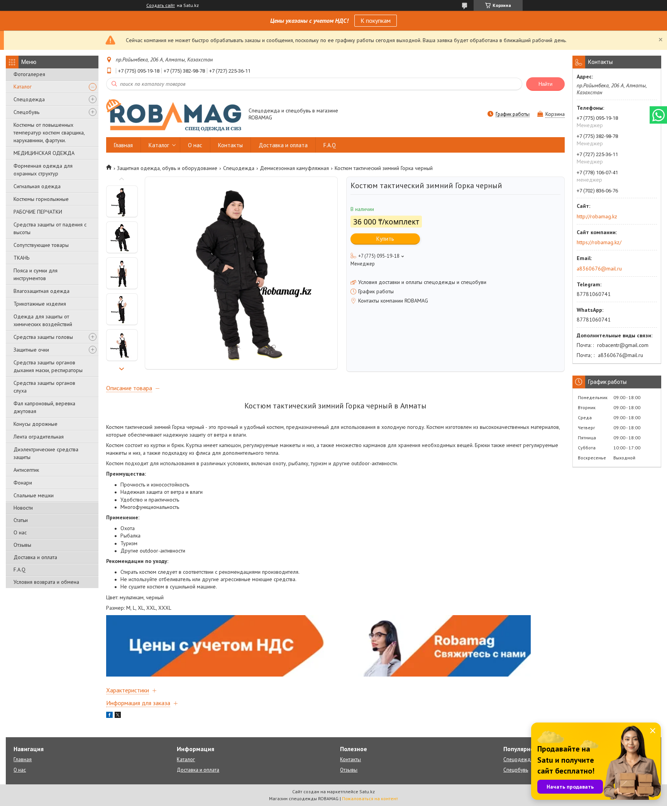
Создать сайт (160, 5)
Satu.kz (367, 791)
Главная (123, 145)
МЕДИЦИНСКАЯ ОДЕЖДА (44, 153)
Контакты (230, 145)
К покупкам (376, 20)
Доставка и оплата (35, 557)
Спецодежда (29, 99)
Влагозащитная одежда (41, 290)
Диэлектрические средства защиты (46, 453)
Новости (23, 507)
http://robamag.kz (597, 216)
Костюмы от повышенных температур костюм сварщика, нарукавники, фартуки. (49, 132)
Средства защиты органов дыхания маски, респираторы (48, 366)
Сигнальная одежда (37, 186)
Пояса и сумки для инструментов (36, 274)
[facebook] (109, 715)
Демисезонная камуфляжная (294, 168)
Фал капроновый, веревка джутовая (44, 407)
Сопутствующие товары (41, 244)
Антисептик (26, 469)
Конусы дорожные (36, 423)
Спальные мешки (34, 495)
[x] (118, 715)
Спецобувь (26, 112)
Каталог (23, 86)
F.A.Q (19, 569)
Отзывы (22, 544)
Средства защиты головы (43, 336)
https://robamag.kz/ (599, 242)
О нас (20, 532)
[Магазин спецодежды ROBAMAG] (173, 114)
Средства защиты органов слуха (44, 386)
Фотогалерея (29, 74)
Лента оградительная (39, 436)
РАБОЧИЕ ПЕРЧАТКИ (38, 211)
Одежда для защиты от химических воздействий (43, 320)
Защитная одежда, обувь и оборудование (167, 168)
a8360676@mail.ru (599, 268)
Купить (385, 238)
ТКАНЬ (21, 257)
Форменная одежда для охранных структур (43, 169)
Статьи (21, 520)
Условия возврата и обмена (46, 581)
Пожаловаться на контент (370, 798)
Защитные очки (31, 349)
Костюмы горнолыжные (41, 199)
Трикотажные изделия (40, 303)
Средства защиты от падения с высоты (50, 228)
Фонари (23, 482)
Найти (545, 84)
